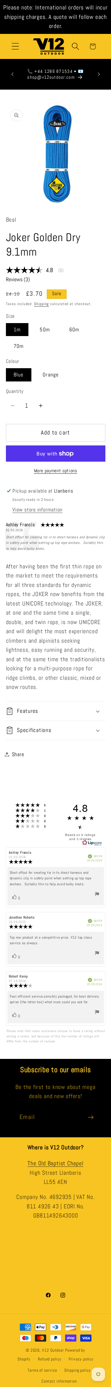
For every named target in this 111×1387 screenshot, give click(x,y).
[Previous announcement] (12, 74)
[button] (15, 46)
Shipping (41, 303)
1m (17, 329)
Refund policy (50, 1359)
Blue (19, 374)
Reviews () (18, 279)
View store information (37, 509)
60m (74, 329)
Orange (51, 374)
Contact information (59, 1381)
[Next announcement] (98, 74)
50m (45, 329)
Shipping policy (77, 1370)
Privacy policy (81, 1359)
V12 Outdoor (53, 1350)
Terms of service (42, 1370)
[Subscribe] (90, 1117)
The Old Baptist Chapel (55, 1163)
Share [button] (18, 754)
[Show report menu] (97, 895)
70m (19, 346)
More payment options (55, 471)
